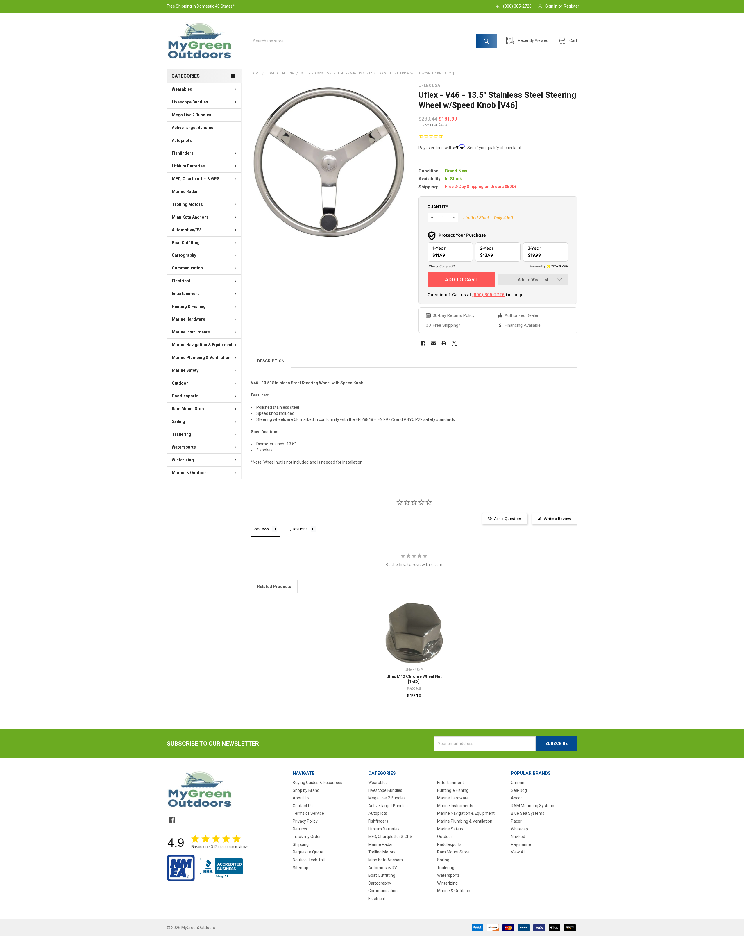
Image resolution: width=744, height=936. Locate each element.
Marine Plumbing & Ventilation (201, 357)
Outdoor (180, 383)
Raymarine (521, 844)
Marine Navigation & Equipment (202, 344)
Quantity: (438, 206)
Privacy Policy (305, 821)
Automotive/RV (186, 230)
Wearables (182, 89)
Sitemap (300, 867)
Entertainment (185, 293)
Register (571, 6)
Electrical (181, 280)
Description (271, 361)
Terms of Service (308, 813)
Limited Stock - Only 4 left (488, 217)
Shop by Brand (306, 790)
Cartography (184, 255)
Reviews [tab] (261, 529)
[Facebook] (423, 343)
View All (518, 852)
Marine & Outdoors (190, 472)
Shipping (301, 844)
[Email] (433, 343)
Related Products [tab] (274, 586)
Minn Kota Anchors (190, 217)
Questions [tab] (298, 529)
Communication (187, 268)
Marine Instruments (191, 332)
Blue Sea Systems (527, 813)
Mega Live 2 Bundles (191, 114)
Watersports (184, 447)
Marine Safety (185, 370)
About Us (301, 798)
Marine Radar (185, 191)
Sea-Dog (519, 790)
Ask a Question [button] (507, 518)
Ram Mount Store (188, 408)
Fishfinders (183, 153)
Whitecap (519, 829)
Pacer (516, 821)
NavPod (518, 836)
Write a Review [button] (557, 518)
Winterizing (183, 460)
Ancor (516, 798)
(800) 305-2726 (488, 294)
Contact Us (303, 805)
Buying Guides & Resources (317, 782)
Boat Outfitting (186, 242)
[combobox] (373, 41)
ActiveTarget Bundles (192, 127)
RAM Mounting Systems (533, 805)
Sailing (178, 421)
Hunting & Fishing (189, 306)
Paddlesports (185, 396)
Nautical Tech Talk (309, 860)
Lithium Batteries (188, 166)
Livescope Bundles (190, 102)
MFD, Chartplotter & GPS (195, 178)
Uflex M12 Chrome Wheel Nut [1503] (414, 679)
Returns (300, 829)
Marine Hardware (188, 319)
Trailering (181, 434)
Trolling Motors (187, 204)
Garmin (517, 782)
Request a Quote (308, 852)
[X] (454, 343)
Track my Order (307, 836)
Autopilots (182, 140)
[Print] (443, 343)
